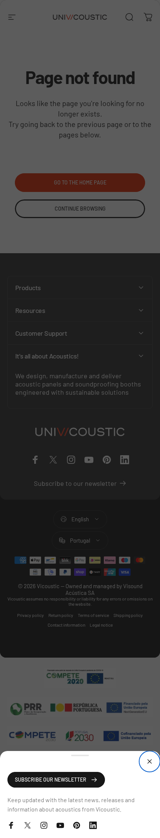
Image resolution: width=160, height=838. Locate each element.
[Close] (150, 761)
